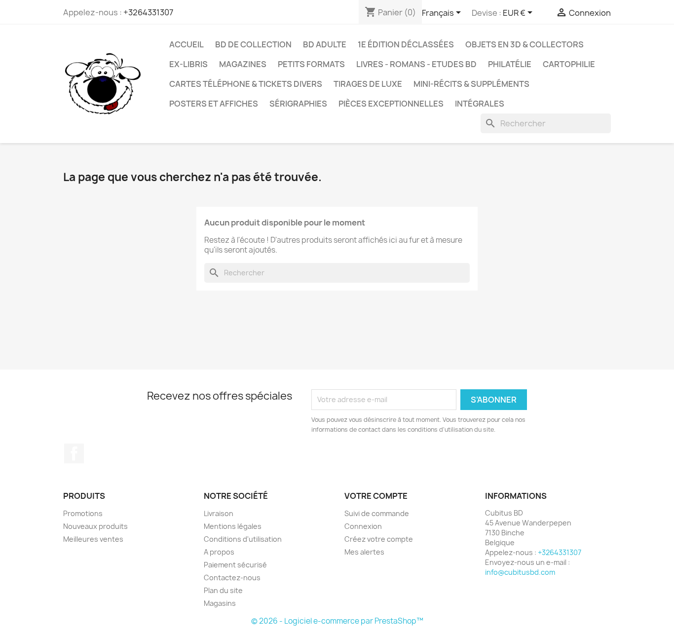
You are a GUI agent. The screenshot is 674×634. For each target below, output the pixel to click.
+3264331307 (148, 12)
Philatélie (509, 64)
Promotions (83, 513)
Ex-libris (188, 64)
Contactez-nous (232, 577)
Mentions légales (233, 526)
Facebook (74, 453)
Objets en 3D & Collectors (524, 44)
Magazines (242, 64)
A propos (219, 552)
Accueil (186, 44)
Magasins (220, 603)
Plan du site (223, 590)
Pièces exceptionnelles (391, 103)
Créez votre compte (378, 539)
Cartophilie (569, 64)
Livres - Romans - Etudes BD (416, 64)
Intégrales (479, 103)
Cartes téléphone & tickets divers (245, 83)
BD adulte (324, 44)
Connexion (363, 526)
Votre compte (376, 495)
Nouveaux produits (95, 526)
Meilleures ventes (93, 539)
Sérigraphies (298, 103)
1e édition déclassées (406, 44)
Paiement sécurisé (235, 564)
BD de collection (253, 44)
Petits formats (311, 64)
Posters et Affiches (213, 103)
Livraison (218, 513)
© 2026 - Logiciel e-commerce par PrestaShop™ (337, 621)
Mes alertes (364, 552)
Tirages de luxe (368, 83)
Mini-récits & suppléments (471, 83)
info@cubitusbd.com (520, 572)
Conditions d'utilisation (243, 539)
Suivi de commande (376, 513)
